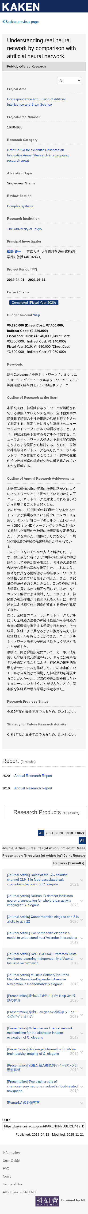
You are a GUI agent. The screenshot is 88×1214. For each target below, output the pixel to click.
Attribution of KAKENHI (20, 1192)
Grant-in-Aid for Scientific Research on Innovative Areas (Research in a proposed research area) (38, 155)
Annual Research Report (33, 776)
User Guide (11, 1160)
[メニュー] (82, 5)
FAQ (6, 1168)
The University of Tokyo (24, 229)
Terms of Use (13, 1184)
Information (11, 1152)
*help (36, 315)
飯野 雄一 (14, 251)
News (7, 1176)
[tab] (46, 812)
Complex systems (20, 206)
